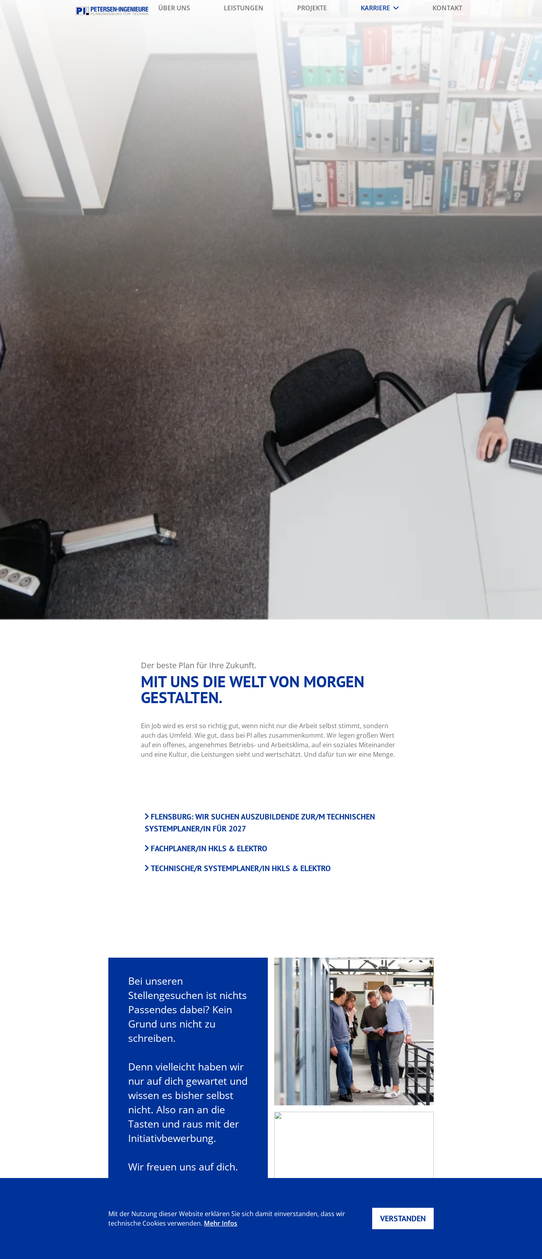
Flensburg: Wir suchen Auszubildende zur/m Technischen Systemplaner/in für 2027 (260, 823)
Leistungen (243, 8)
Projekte (312, 8)
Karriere (375, 8)
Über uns (174, 8)
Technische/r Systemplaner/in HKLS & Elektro (241, 868)
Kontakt (447, 8)
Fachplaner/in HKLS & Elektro (209, 848)
